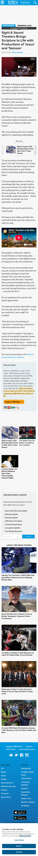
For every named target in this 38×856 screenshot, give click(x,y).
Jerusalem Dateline (12, 528)
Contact (29, 746)
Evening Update (11, 518)
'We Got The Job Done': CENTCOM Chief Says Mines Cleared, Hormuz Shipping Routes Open (18, 577)
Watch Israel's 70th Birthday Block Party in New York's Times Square (26, 149)
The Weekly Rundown (13, 531)
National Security (8, 786)
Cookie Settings (19, 840)
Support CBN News (12, 402)
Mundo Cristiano (28, 802)
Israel (3, 776)
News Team (6, 797)
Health (4, 779)
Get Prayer (11, 749)
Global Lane (26, 798)
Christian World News (13, 525)
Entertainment (8, 26)
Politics (4, 790)
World (3, 772)
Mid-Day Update (11, 514)
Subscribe (25, 3)
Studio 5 (24, 788)
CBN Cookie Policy (25, 836)
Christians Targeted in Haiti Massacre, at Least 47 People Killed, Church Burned (18, 654)
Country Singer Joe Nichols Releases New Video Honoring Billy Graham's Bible (9, 473)
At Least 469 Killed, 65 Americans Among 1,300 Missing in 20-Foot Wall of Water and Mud (19, 730)
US (2, 768)
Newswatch (26, 768)
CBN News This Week (13, 521)
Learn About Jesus (27, 749)
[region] (19, 839)
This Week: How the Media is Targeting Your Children (27, 443)
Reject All (19, 846)
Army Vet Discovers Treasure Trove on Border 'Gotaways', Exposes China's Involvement (17, 616)
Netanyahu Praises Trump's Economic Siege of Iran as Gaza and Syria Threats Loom (17, 691)
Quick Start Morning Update (16, 511)
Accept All (19, 852)
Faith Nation (26, 778)
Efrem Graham (17, 52)
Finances (5, 793)
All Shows (25, 806)
